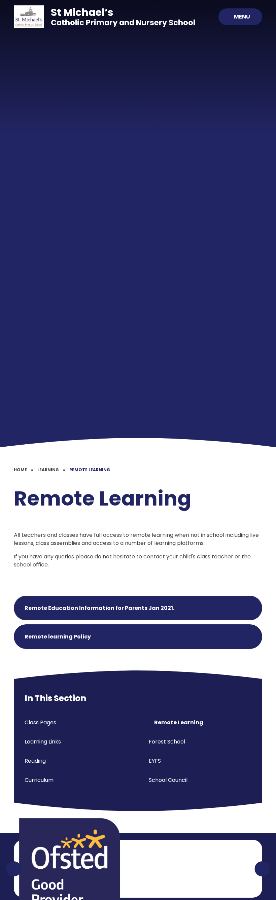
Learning (48, 470)
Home (20, 470)
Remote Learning (89, 470)
